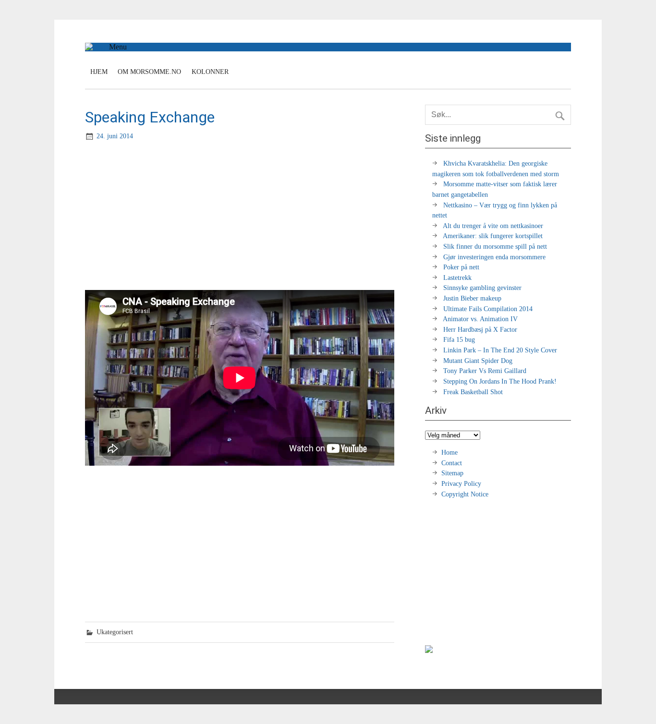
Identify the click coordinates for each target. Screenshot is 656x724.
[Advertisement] (240, 216)
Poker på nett (461, 267)
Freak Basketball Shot (473, 392)
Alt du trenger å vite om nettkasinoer (493, 225)
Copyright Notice (464, 494)
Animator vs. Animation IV (480, 319)
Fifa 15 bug (459, 339)
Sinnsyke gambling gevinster (482, 287)
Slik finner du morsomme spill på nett (495, 246)
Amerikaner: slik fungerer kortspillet (493, 236)
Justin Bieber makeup (472, 298)
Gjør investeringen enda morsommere (494, 257)
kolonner (210, 71)
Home (449, 452)
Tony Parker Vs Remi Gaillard (484, 370)
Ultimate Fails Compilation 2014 (488, 309)
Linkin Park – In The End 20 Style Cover (500, 350)
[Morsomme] (97, 47)
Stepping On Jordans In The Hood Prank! (500, 381)
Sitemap (452, 473)
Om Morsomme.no (149, 71)
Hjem (99, 71)
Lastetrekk (457, 277)
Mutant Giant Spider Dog (477, 360)
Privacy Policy (462, 483)
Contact (451, 463)
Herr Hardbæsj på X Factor (480, 329)
